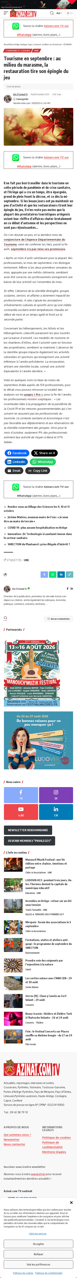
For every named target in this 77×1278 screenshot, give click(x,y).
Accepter (38, 1244)
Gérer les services (37, 1233)
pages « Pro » (33, 394)
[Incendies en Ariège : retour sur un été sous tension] (13, 906)
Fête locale (30, 1044)
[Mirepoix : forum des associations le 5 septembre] (13, 927)
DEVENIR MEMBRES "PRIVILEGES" (29, 840)
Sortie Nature (31, 987)
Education (30, 893)
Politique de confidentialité (48, 1273)
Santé (28, 969)
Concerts (29, 1005)
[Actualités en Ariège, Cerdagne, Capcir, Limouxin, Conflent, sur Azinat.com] (23, 13)
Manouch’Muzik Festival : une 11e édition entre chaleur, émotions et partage (46, 863)
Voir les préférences (38, 1264)
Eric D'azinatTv (20, 94)
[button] (71, 1202)
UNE (36, 50)
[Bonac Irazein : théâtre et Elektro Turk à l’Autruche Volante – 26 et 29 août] (13, 1019)
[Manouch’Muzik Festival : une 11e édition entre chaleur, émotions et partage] (13, 865)
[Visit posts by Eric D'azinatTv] (8, 99)
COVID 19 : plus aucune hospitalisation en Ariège (37, 527)
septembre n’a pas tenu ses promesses (38, 249)
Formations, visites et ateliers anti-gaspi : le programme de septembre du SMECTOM (48, 943)
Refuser (38, 1254)
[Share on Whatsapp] (52, 574)
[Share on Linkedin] (61, 574)
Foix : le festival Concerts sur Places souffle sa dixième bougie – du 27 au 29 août (48, 1035)
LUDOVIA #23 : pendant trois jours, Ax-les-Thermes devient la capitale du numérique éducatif (48, 884)
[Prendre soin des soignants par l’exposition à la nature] (13, 965)
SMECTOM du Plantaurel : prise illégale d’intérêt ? (39, 544)
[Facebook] (67, 589)
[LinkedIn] (71, 589)
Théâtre (39, 1022)
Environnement (32, 952)
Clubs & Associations (35, 872)
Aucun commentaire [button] (60, 619)
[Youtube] (21, 812)
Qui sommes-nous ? (17, 1134)
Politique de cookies (23, 1273)
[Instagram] (56, 795)
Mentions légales (54, 1152)
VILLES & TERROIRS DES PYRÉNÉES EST (44, 914)
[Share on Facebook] (44, 574)
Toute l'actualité (33, 909)
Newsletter (11, 1139)
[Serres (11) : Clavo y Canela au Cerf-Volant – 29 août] (13, 1001)
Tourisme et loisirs (18, 50)
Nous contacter (14, 1144)
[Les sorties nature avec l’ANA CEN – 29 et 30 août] (13, 983)
